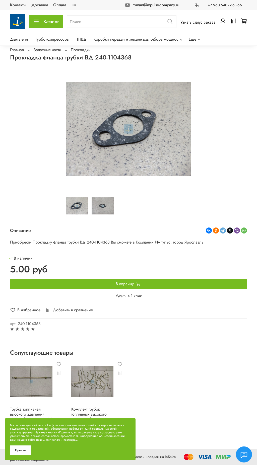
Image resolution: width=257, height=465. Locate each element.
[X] (230, 230)
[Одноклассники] (216, 230)
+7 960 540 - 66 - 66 (225, 5)
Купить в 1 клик (128, 296)
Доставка (39, 5)
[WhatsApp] (244, 230)
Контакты (18, 5)
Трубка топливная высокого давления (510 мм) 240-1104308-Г (31, 414)
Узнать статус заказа (198, 22)
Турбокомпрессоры (52, 39)
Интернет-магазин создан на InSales (147, 456)
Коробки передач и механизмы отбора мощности (138, 39)
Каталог (51, 21)
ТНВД (82, 39)
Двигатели (19, 39)
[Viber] (237, 230)
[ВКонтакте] (209, 230)
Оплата (59, 5)
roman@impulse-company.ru (156, 5)
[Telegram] (223, 230)
